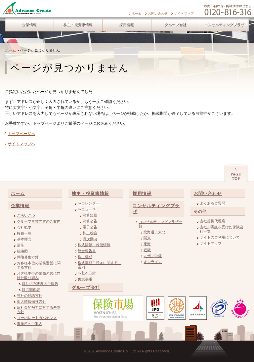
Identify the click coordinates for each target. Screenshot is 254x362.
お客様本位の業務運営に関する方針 (39, 265)
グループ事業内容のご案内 (39, 221)
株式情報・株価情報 (94, 245)
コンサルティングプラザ (224, 25)
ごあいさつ (26, 215)
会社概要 (24, 227)
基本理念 (24, 239)
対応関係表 (31, 290)
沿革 (20, 245)
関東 (147, 238)
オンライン (153, 262)
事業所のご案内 (29, 324)
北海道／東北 (154, 232)
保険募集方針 (28, 257)
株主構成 (85, 257)
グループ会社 (176, 25)
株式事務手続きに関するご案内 (99, 265)
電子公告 (90, 227)
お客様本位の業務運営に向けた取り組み (39, 275)
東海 (147, 244)
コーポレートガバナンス (37, 318)
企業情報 (29, 25)
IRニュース (87, 209)
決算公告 (90, 221)
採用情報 (126, 25)
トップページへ (21, 133)
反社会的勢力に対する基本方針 (39, 309)
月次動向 (90, 239)
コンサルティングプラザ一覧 (160, 224)
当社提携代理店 (212, 221)
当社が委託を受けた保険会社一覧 (221, 229)
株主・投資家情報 (78, 25)
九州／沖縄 (153, 256)
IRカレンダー (89, 203)
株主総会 (90, 233)
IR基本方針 (87, 273)
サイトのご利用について (220, 237)
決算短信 (90, 215)
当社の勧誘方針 (29, 295)
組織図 (22, 251)
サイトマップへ (21, 144)
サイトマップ (184, 13)
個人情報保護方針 (31, 301)
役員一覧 (24, 233)
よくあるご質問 (212, 203)
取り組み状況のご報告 (40, 284)
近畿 (147, 250)
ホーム (137, 13)
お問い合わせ (158, 13)
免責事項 (85, 279)
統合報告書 (87, 251)
